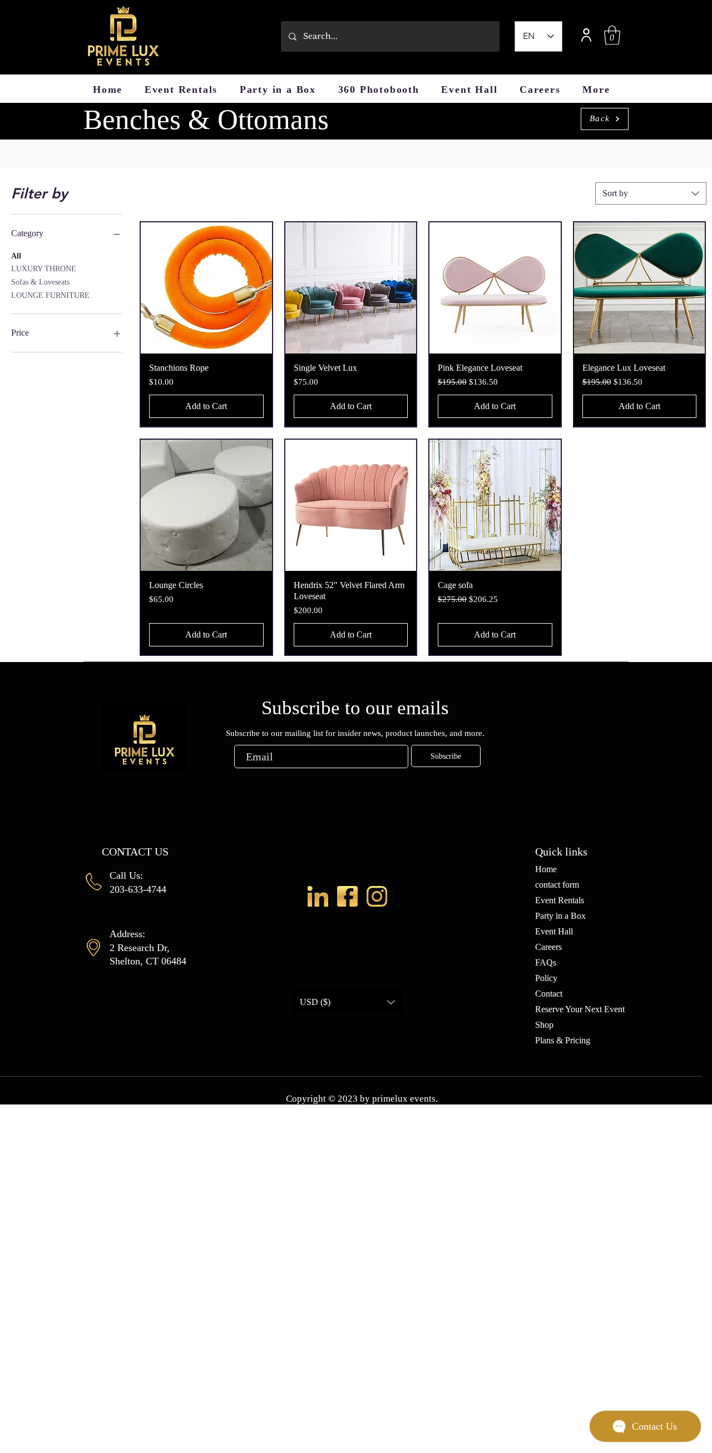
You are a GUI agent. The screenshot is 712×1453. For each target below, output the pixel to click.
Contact (548, 993)
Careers (548, 947)
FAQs (545, 962)
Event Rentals (559, 900)
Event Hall (554, 931)
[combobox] (650, 193)
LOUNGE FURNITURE (50, 295)
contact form (557, 884)
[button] (612, 35)
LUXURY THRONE (43, 269)
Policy (546, 978)
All (16, 256)
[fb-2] (347, 896)
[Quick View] (206, 288)
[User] (586, 34)
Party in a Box (560, 915)
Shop (544, 1024)
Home (546, 869)
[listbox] (347, 1001)
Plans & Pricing (562, 1040)
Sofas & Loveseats (40, 282)
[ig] (377, 896)
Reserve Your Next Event (580, 1009)
